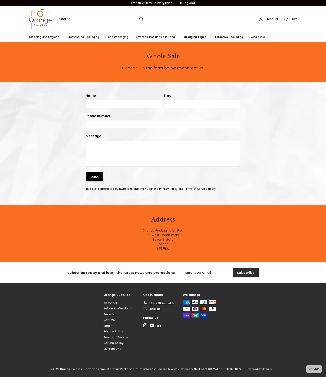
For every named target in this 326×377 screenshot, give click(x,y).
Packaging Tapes (194, 37)
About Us (110, 303)
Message (93, 136)
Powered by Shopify (259, 369)
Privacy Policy (168, 189)
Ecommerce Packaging (83, 37)
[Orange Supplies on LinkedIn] (159, 325)
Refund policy (113, 343)
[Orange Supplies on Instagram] (145, 325)
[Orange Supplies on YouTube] (152, 325)
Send (94, 176)
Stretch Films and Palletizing (155, 37)
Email (168, 95)
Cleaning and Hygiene (44, 37)
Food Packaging (118, 37)
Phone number (98, 116)
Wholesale (258, 37)
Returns (109, 320)
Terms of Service (195, 189)
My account (112, 349)
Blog (107, 326)
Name (91, 95)
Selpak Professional (118, 308)
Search (109, 314)
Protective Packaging (228, 37)
